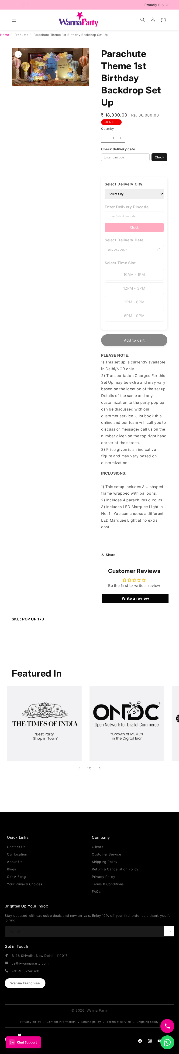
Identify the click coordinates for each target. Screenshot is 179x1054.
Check (159, 157)
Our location (17, 854)
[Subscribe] (169, 931)
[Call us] (167, 1026)
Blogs (11, 869)
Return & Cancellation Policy (115, 869)
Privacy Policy (103, 877)
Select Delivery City (124, 184)
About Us (14, 862)
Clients (97, 847)
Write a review (135, 598)
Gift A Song (16, 877)
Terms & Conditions (108, 884)
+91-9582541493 (26, 971)
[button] (14, 20)
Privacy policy (30, 1021)
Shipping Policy (104, 862)
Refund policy (91, 1021)
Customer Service (106, 854)
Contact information (61, 1021)
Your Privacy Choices (24, 884)
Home (4, 35)
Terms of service (119, 1021)
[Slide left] (79, 768)
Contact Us (16, 847)
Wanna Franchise (25, 983)
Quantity (107, 128)
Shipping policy (148, 1021)
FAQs (96, 891)
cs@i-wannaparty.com (30, 963)
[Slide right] (100, 768)
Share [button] (110, 555)
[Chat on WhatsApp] (167, 1042)
